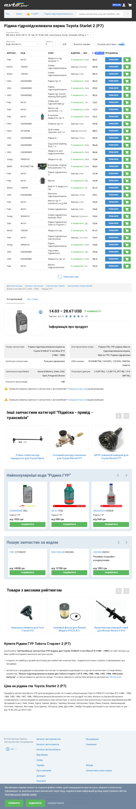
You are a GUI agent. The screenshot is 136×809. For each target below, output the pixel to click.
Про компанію (43, 770)
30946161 (25, 216)
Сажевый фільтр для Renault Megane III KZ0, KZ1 (69, 629)
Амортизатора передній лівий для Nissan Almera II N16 (111, 629)
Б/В (64, 44)
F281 (18, 552)
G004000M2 (26, 81)
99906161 (25, 159)
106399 (24, 67)
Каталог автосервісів (47, 744)
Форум (89, 765)
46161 (23, 102)
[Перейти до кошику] (130, 5)
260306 (101, 552)
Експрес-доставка (107, 44)
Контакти (41, 781)
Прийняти (14, 803)
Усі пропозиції (14, 299)
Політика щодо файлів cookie (20, 794)
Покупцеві (91, 744)
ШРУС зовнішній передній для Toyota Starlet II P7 (111, 456)
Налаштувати (56, 803)
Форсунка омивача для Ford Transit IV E (27, 629)
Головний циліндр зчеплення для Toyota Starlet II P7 (69, 456)
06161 (23, 59)
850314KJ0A (62, 552)
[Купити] (127, 59)
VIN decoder (115, 677)
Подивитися (27, 524)
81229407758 (27, 166)
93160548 (25, 131)
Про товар (32, 299)
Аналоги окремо (82, 44)
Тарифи (40, 765)
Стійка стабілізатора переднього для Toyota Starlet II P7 (28, 457)
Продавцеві (92, 739)
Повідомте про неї (77, 389)
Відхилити (35, 803)
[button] (117, 5)
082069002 (103, 510)
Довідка (40, 776)
